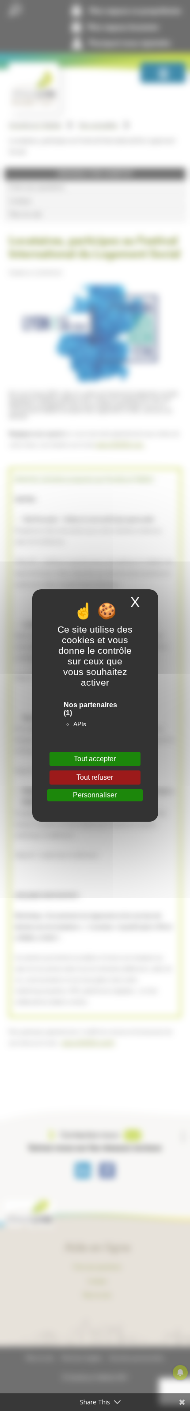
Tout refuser (94, 777)
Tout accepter (95, 758)
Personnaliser (95, 795)
